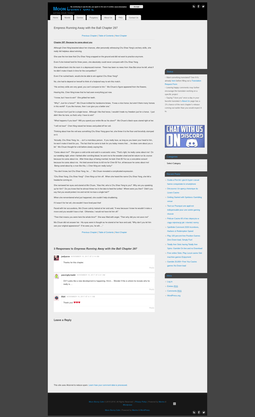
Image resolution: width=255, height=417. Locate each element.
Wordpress (127, 404)
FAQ (120, 17)
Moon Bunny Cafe (96, 401)
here (174, 81)
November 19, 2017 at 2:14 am (85, 256)
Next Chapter (121, 35)
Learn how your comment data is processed (108, 385)
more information (120, 7)
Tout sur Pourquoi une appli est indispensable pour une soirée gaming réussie (183, 210)
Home (55, 17)
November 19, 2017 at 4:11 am (81, 296)
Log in (169, 281)
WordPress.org (173, 295)
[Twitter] (203, 6)
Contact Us (133, 17)
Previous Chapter (89, 35)
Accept (136, 6)
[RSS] (194, 6)
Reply (151, 267)
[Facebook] (199, 6)
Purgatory (94, 17)
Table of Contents (106, 35)
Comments (174, 291)
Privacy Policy (141, 401)
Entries (172, 286)
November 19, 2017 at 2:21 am (91, 275)
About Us (108, 17)
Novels (67, 17)
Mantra (162, 401)
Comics (80, 17)
